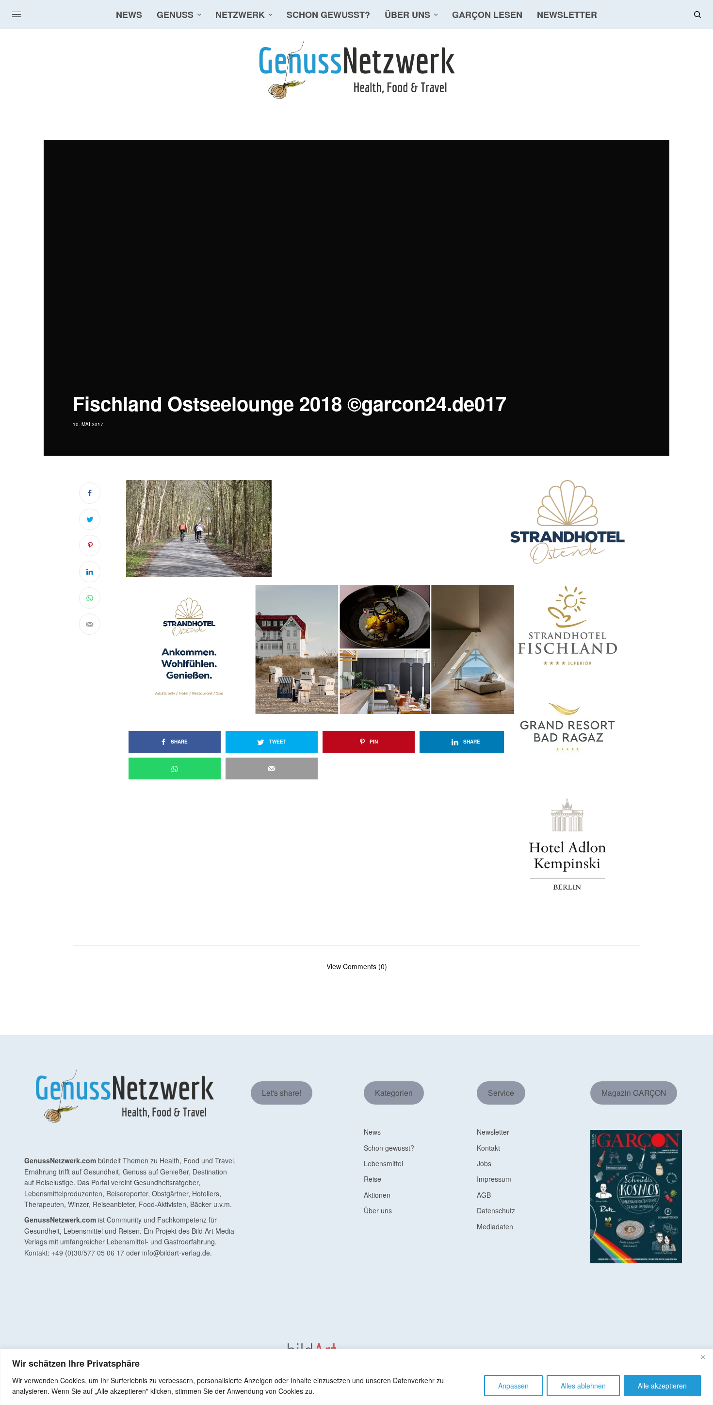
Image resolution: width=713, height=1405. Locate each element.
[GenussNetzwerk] (356, 70)
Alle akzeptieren (662, 1385)
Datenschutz (496, 1210)
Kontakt (488, 1148)
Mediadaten (495, 1226)
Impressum (494, 1179)
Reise (372, 1179)
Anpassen (513, 1385)
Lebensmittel (383, 1163)
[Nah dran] (703, 1357)
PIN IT (325, 528)
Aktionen (377, 1195)
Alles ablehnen (583, 1385)
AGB (484, 1195)
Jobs (484, 1163)
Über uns (378, 1210)
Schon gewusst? (389, 1148)
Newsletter (493, 1132)
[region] (356, 1377)
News (372, 1132)
